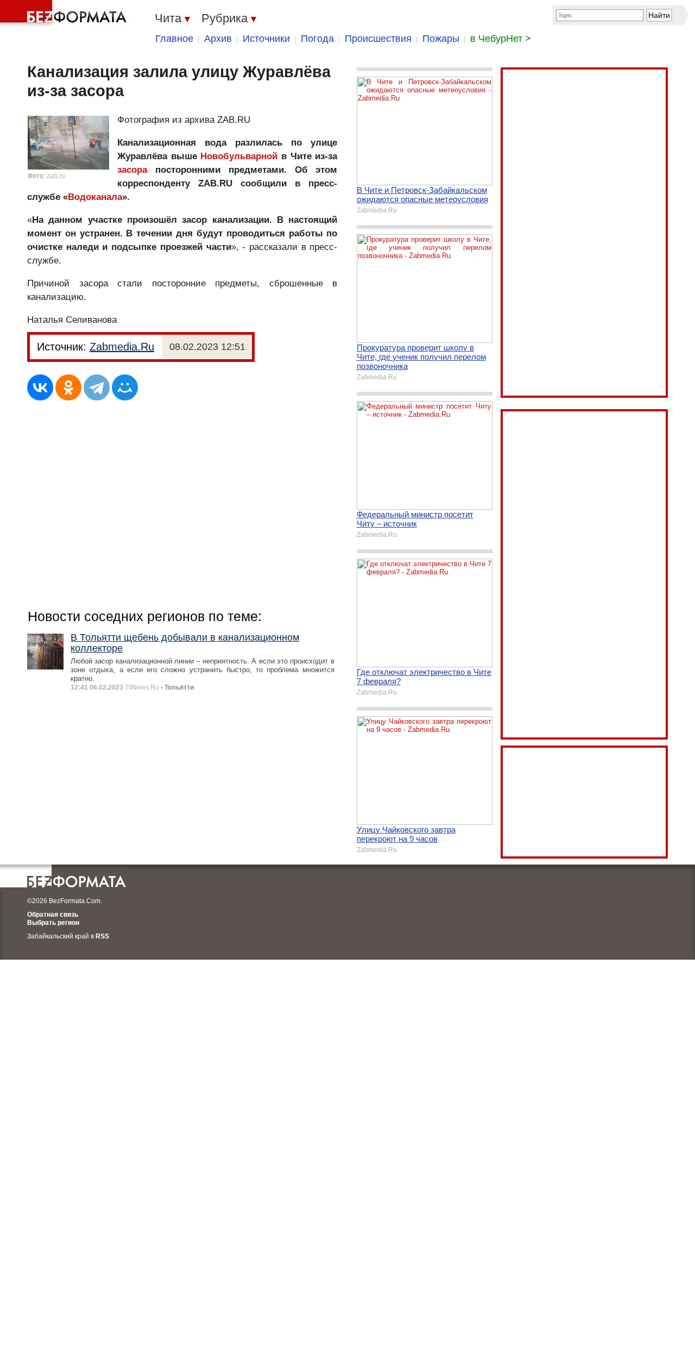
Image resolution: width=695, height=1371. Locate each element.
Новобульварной (238, 156)
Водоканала (95, 197)
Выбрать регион (53, 922)
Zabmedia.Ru (122, 347)
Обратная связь (52, 914)
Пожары (440, 38)
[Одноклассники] (68, 387)
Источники (266, 38)
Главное (174, 38)
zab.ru (56, 176)
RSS (102, 936)
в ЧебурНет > (500, 38)
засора (132, 170)
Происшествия (378, 38)
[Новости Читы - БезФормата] (65, 13)
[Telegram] (97, 387)
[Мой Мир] (125, 387)
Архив (218, 38)
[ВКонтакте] (40, 387)
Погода (317, 38)
